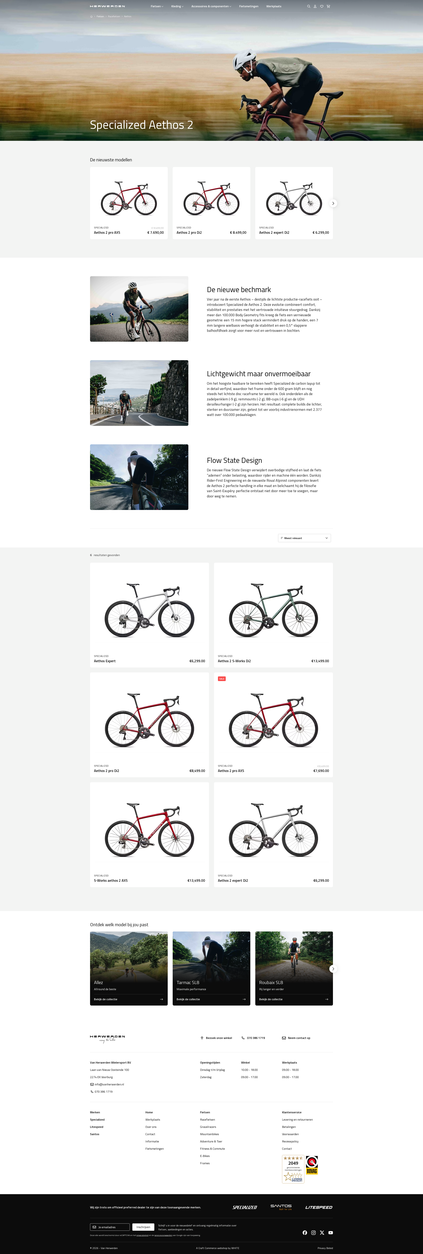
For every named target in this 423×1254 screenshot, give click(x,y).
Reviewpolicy (290, 1141)
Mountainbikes (209, 1134)
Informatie (152, 1141)
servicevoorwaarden (163, 1235)
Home (149, 1112)
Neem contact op (299, 1038)
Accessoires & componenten (210, 6)
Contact (150, 1134)
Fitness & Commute (212, 1148)
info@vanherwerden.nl (109, 1084)
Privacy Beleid (325, 1248)
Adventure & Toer (211, 1141)
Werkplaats (273, 6)
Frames (205, 1163)
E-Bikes (205, 1156)
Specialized (97, 1119)
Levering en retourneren (297, 1119)
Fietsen (156, 6)
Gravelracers (208, 1127)
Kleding (176, 6)
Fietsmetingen (248, 6)
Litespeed (96, 1127)
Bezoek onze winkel (219, 1038)
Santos (94, 1134)
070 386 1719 (256, 1038)
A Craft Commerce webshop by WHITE (217, 1248)
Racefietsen (114, 16)
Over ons (150, 1127)
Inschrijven (143, 1227)
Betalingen (289, 1127)
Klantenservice (292, 1112)
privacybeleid (142, 1235)
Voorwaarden (290, 1134)
